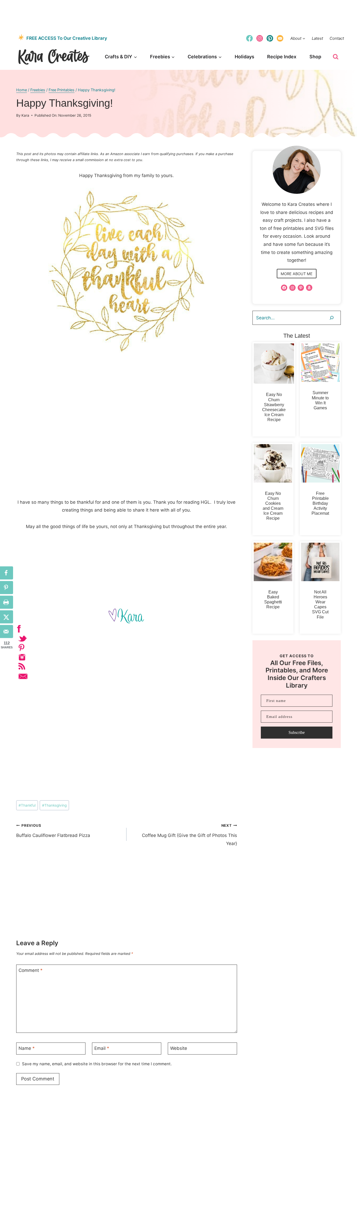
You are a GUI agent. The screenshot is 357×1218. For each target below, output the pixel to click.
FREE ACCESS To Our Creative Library (66, 38)
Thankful (27, 805)
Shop (315, 56)
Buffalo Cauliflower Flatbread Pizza (53, 830)
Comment (31, 970)
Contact (337, 38)
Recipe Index (281, 56)
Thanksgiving (54, 805)
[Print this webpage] (6, 602)
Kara (25, 115)
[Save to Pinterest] (6, 587)
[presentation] (274, 363)
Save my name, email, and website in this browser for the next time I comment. (97, 1063)
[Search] (331, 318)
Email (101, 1048)
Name (27, 1048)
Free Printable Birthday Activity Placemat (320, 503)
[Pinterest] (270, 38)
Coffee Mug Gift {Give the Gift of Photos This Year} (189, 834)
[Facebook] (249, 38)
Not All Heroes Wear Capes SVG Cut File (320, 604)
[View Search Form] (335, 57)
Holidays (244, 56)
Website (178, 1048)
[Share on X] (6, 616)
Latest (317, 38)
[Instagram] (259, 38)
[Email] (280, 38)
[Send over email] (6, 631)
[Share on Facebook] (6, 572)
